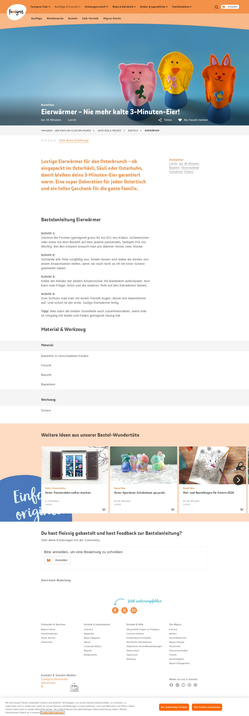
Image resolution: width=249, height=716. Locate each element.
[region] (124, 707)
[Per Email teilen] (133, 610)
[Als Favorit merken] (104, 510)
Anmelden (232, 7)
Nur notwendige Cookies (174, 707)
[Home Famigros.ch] (16, 12)
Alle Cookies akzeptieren (207, 707)
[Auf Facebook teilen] (115, 610)
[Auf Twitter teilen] (124, 610)
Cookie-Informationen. (52, 712)
